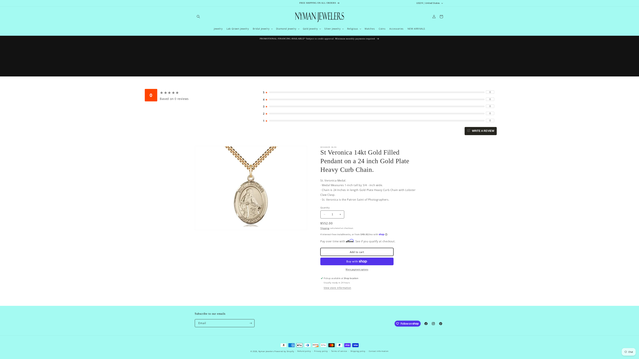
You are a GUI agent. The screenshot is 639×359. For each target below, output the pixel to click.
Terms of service (339, 351)
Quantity (325, 207)
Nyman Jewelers (266, 351)
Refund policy (304, 351)
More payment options (357, 269)
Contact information (379, 351)
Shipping (324, 228)
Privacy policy (321, 351)
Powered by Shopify (284, 351)
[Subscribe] (250, 323)
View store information (337, 287)
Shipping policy (358, 351)
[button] (198, 16)
